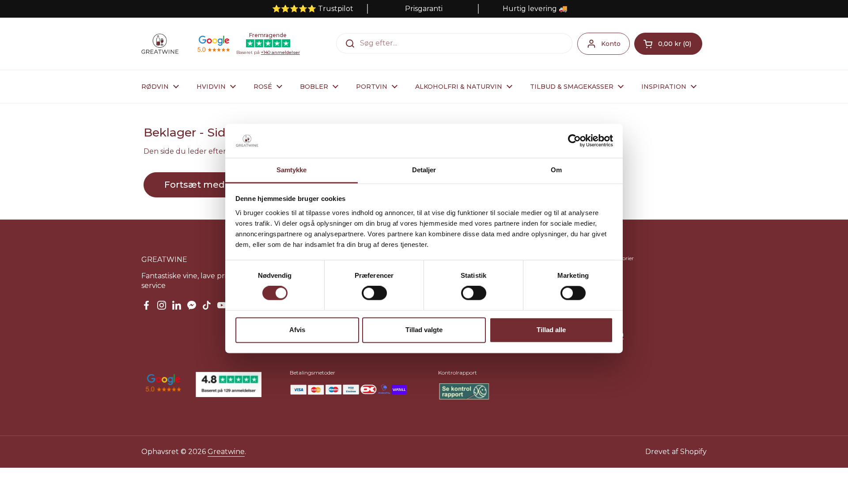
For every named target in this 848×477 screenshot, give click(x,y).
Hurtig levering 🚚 (535, 8)
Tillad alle (551, 329)
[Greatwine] (159, 44)
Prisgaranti (424, 8)
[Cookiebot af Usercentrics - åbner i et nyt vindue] (574, 141)
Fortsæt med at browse (218, 184)
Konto (611, 44)
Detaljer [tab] (424, 170)
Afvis (297, 329)
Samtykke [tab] (291, 170)
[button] (668, 44)
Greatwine (226, 451)
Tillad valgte (424, 329)
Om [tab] (556, 170)
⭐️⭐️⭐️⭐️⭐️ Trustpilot (312, 8)
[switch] (374, 293)
